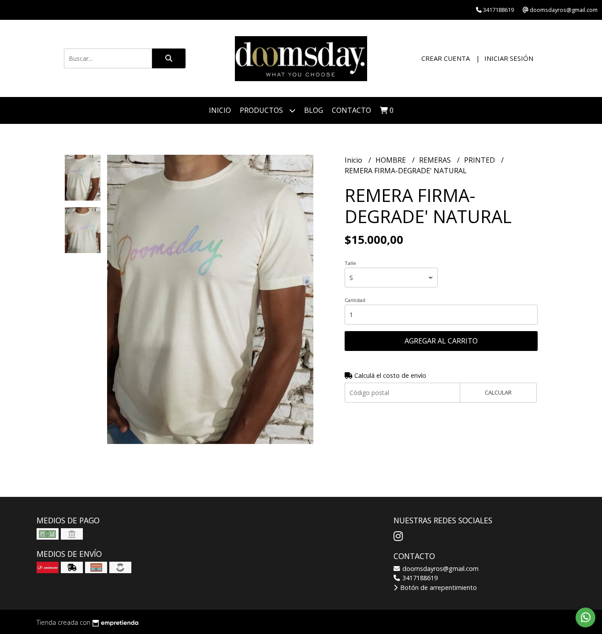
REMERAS (436, 160)
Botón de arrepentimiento (437, 587)
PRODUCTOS (262, 110)
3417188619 (419, 578)
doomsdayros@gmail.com (440, 568)
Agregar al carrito (441, 341)
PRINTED (480, 160)
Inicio (220, 110)
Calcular (498, 392)
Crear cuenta (445, 58)
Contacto (351, 110)
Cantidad (355, 300)
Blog (313, 110)
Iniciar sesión (508, 58)
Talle (350, 263)
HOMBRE (391, 160)
